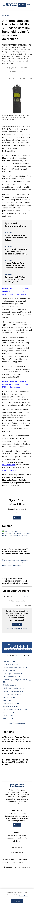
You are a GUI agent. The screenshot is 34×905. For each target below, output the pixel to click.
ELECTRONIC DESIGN (17, 852)
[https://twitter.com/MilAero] (19, 841)
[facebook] (10, 79)
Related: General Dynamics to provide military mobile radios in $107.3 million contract (15, 384)
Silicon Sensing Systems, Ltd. (14, 709)
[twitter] (17, 79)
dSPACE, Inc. (8, 671)
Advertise (12, 859)
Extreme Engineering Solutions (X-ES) (15, 681)
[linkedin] (14, 79)
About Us (5, 859)
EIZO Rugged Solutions (11, 674)
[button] (3, 4)
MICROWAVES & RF (17, 850)
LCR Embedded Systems (12, 694)
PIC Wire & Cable (9, 706)
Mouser (5, 700)
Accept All (17, 901)
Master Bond (7, 697)
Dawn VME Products (10, 665)
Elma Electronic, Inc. (10, 677)
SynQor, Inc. (7, 712)
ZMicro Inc (7, 718)
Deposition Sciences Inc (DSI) (14, 668)
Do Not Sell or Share (22, 859)
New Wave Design (9, 703)
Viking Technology (9, 715)
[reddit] (20, 79)
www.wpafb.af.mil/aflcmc (12, 470)
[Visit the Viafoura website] (27, 605)
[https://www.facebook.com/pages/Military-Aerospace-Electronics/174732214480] (14, 841)
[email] (24, 79)
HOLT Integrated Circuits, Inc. (13, 688)
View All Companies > (17, 723)
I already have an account (17, 628)
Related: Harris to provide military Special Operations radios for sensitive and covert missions (15, 291)
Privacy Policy (6, 862)
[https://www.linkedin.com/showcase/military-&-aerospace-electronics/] (17, 841)
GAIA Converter (8, 685)
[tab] (7, 596)
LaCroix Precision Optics (12, 691)
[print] (31, 79)
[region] (17, 601)
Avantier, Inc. (7, 661)
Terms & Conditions (17, 862)
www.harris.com (8, 465)
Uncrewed (5, 15)
